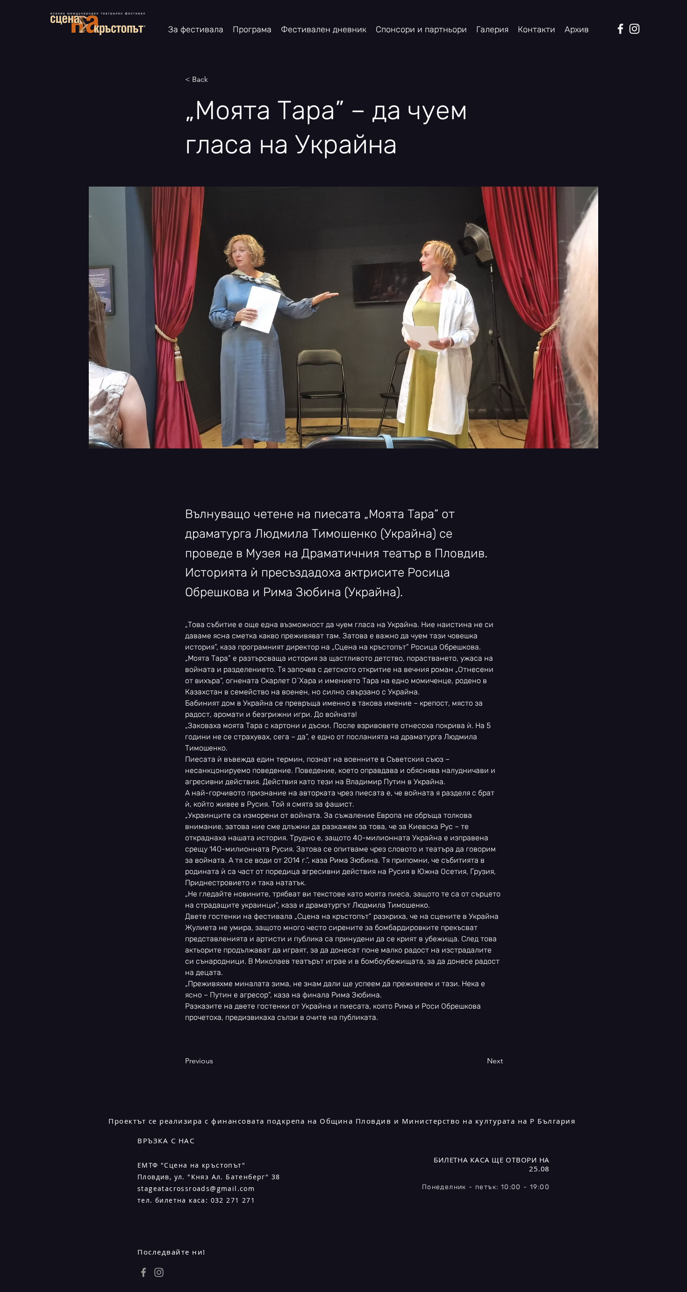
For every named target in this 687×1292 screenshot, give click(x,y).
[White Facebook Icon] (620, 29)
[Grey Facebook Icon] (143, 1272)
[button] (577, 29)
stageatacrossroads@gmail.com (196, 1188)
